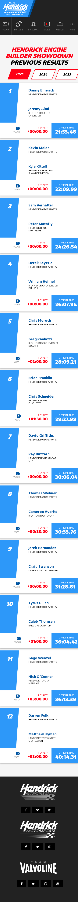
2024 (43, 74)
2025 (19, 74)
